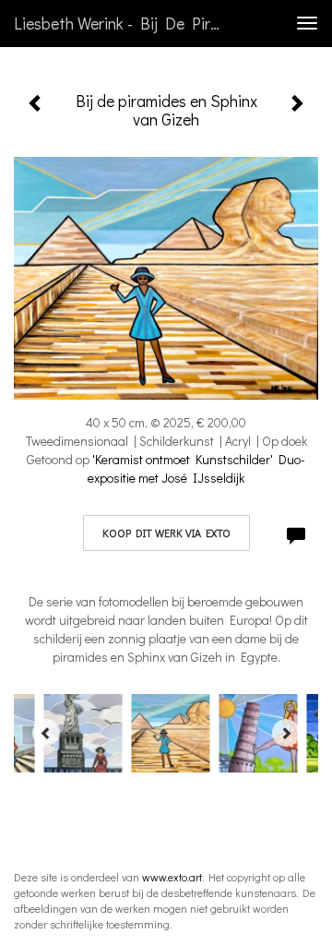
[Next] (286, 733)
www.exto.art (172, 876)
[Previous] (46, 733)
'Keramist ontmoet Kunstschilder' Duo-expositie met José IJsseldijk (196, 468)
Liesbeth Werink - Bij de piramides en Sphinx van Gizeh (127, 23)
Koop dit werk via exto (166, 532)
